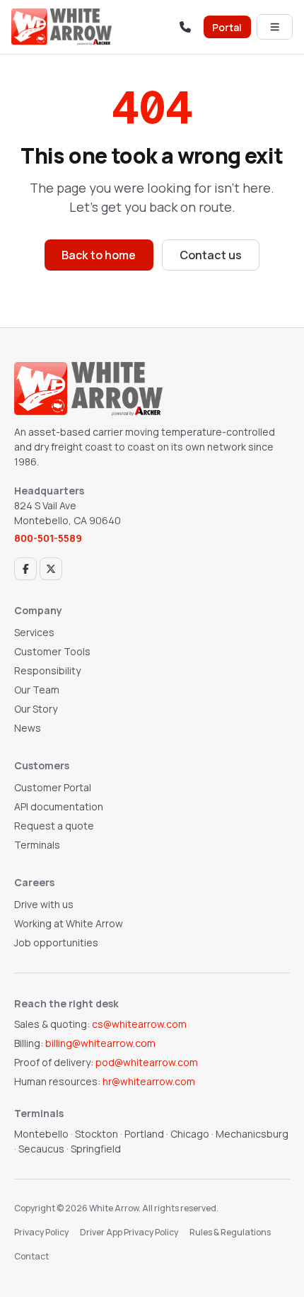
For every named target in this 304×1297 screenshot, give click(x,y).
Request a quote (54, 825)
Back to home (99, 255)
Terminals (37, 844)
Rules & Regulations (230, 1232)
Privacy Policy (41, 1232)
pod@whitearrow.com (146, 1062)
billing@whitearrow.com (100, 1043)
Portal (227, 27)
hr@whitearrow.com (149, 1081)
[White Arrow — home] (61, 26)
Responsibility (47, 670)
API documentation (58, 806)
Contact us (211, 255)
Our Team (36, 689)
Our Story (35, 708)
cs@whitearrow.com (139, 1024)
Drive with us (44, 904)
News (27, 728)
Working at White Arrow (68, 923)
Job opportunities (56, 942)
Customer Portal (52, 787)
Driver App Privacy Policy (129, 1232)
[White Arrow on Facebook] (25, 568)
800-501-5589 (48, 538)
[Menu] (275, 27)
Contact (31, 1256)
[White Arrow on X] (51, 568)
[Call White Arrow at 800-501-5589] (185, 27)
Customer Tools (52, 651)
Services (34, 632)
